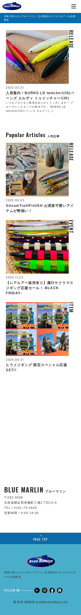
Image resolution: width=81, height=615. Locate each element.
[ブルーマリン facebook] (52, 590)
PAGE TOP (40, 539)
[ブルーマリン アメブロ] (59, 590)
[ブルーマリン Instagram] (44, 590)
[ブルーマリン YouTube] (37, 590)
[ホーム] (11, 4)
